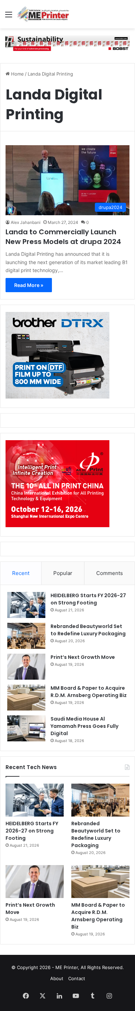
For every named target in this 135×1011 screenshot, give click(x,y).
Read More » (28, 285)
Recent (20, 573)
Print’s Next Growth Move (83, 657)
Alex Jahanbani (25, 222)
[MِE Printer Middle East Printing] (45, 14)
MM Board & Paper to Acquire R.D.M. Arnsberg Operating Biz (89, 692)
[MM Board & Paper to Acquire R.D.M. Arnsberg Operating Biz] (26, 698)
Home (17, 74)
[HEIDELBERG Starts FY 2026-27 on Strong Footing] (26, 605)
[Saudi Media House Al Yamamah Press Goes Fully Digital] (26, 728)
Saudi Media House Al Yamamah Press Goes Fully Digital (84, 726)
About (56, 978)
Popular (62, 573)
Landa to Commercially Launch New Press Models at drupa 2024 (63, 236)
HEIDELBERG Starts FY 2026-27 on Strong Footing (88, 599)
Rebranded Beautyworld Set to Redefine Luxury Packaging (88, 630)
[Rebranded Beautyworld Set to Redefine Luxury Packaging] (26, 636)
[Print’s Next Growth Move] (26, 667)
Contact (76, 978)
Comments (109, 573)
